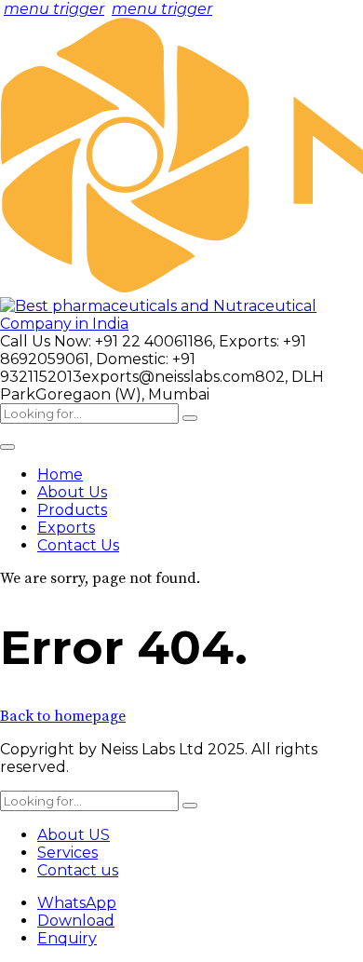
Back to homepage (63, 716)
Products (72, 510)
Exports (66, 527)
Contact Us (78, 545)
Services (67, 852)
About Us (72, 492)
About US (73, 835)
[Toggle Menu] (7, 447)
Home (60, 474)
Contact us (77, 870)
